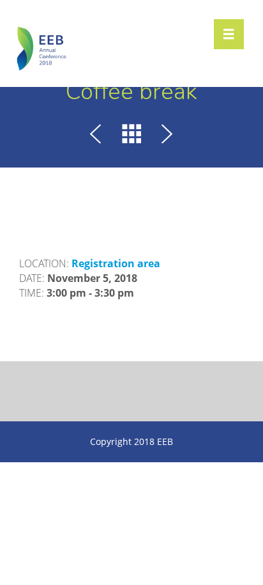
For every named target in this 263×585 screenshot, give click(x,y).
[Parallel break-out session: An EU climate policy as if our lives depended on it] (98, 136)
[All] (131, 136)
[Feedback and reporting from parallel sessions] (164, 136)
